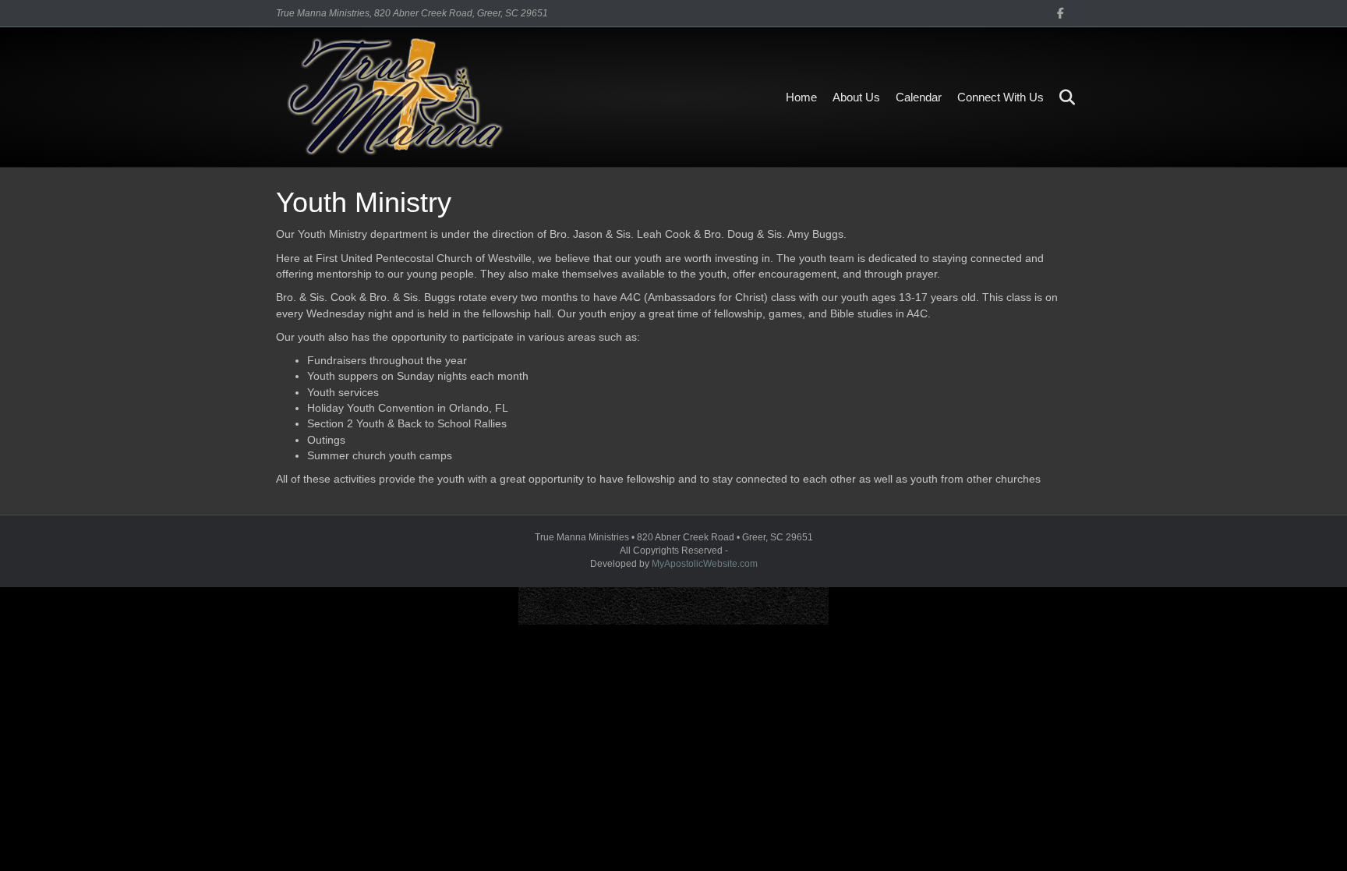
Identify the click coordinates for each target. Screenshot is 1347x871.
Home (801, 97)
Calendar (919, 97)
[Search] (1061, 97)
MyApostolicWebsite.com (705, 563)
